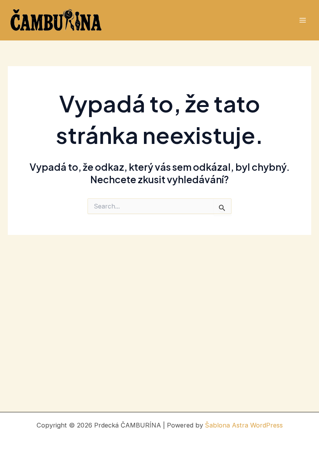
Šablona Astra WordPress (244, 425)
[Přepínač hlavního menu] (302, 20)
